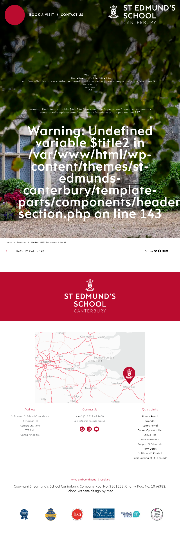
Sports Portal (150, 426)
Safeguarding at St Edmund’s (150, 458)
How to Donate (150, 439)
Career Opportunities (150, 430)
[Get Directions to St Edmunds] (90, 402)
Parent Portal (150, 416)
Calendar (22, 242)
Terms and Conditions (83, 479)
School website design (84, 491)
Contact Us (72, 15)
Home (9, 242)
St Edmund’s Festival (150, 453)
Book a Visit (41, 15)
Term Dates (150, 449)
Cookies (105, 479)
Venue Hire (150, 435)
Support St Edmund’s (150, 444)
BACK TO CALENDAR (30, 251)
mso (110, 491)
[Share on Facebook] (159, 251)
